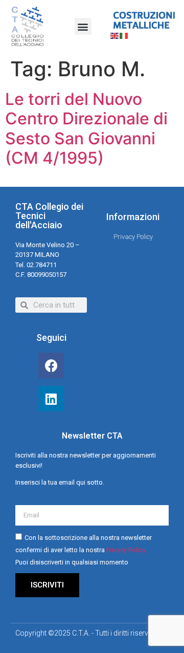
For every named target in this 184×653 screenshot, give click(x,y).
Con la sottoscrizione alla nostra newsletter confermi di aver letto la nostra (83, 550)
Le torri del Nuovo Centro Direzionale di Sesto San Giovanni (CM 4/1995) (86, 128)
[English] (115, 35)
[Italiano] (124, 35)
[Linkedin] (51, 398)
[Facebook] (51, 365)
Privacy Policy (126, 550)
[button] (83, 26)
